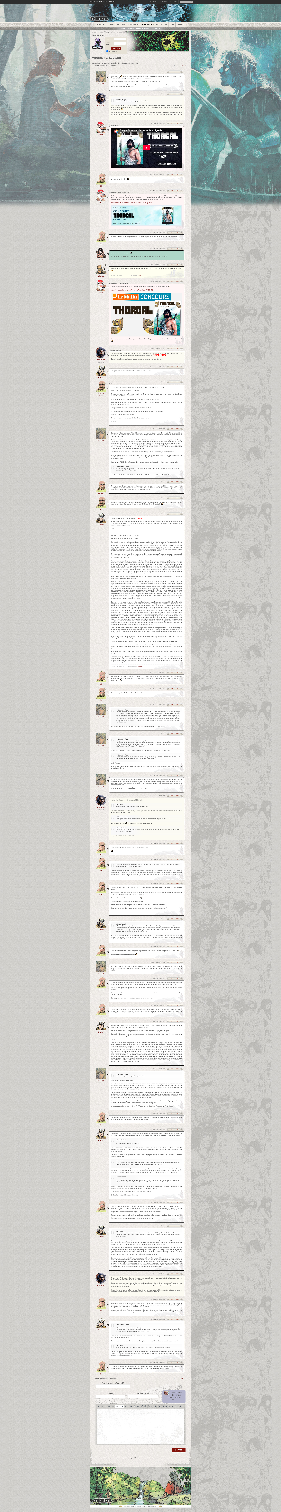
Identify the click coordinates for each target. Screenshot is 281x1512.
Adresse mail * (143, 1394)
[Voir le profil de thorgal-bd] (100, 103)
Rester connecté (112, 51)
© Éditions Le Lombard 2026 (149, 1506)
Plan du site (127, 1506)
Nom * (110, 1394)
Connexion (153, 2)
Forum (123, 28)
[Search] (191, 2)
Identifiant (108, 39)
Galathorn (101, 377)
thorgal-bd (101, 105)
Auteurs (121, 25)
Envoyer (178, 1450)
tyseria (101, 260)
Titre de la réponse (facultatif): (113, 1383)
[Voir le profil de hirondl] (101, 81)
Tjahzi (101, 135)
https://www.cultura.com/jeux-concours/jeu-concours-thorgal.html (131, 203)
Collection (133, 25)
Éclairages (161, 25)
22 (182, 65)
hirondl (101, 83)
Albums (110, 25)
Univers (101, 25)
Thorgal (169, 1397)
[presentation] (98, 1406)
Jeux (172, 25)
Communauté (147, 25)
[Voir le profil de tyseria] (101, 257)
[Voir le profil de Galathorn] (101, 375)
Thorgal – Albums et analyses (114, 32)
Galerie (180, 25)
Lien (172, 72)
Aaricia (177, 1397)
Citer (177, 72)
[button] (98, 1406)
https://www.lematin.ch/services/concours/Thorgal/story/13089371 (132, 290)
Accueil (94, 32)
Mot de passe (108, 43)
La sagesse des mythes (126, 116)
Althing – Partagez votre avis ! (139, 28)
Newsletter (173, 2)
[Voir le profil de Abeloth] (100, 273)
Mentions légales (136, 1506)
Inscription (163, 2)
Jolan (173, 1400)
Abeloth (101, 276)
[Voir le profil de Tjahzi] (101, 132)
